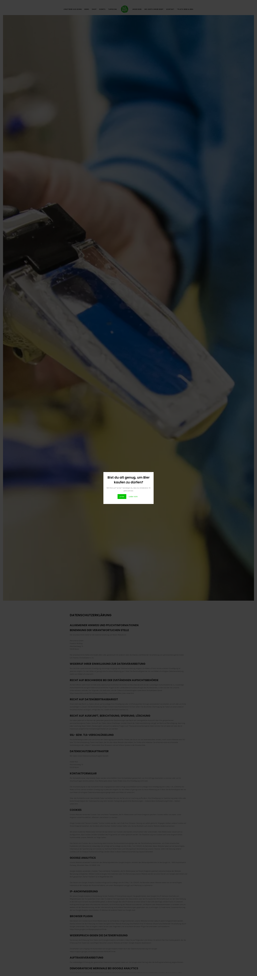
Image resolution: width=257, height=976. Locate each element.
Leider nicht (133, 496)
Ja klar (122, 496)
